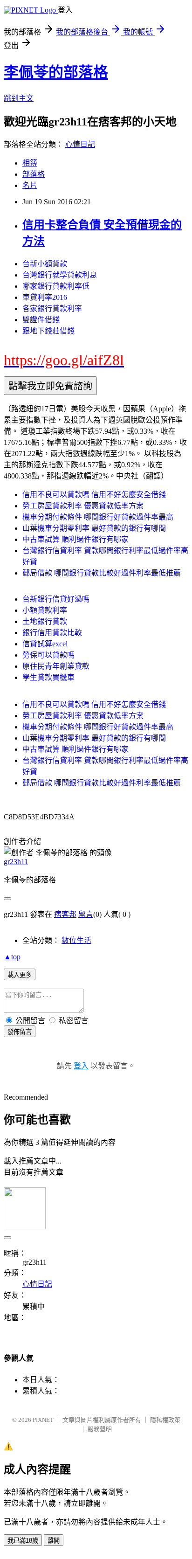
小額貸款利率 (44, 610)
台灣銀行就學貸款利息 (59, 275)
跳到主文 (19, 98)
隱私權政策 (165, 1419)
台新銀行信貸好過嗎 (55, 599)
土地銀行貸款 (44, 621)
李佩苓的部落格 (56, 72)
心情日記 (80, 144)
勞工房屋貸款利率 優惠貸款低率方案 (83, 506)
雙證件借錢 (41, 320)
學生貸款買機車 (48, 677)
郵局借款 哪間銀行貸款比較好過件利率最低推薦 (101, 573)
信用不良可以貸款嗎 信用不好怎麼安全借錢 (94, 495)
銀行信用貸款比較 (52, 633)
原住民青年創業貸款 (55, 666)
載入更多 (19, 974)
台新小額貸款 (44, 264)
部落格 (33, 174)
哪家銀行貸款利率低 (55, 286)
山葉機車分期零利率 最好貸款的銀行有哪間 (94, 528)
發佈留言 (19, 1031)
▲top (12, 957)
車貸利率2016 (44, 297)
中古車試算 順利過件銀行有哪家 (75, 539)
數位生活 (76, 940)
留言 (85, 914)
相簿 (29, 163)
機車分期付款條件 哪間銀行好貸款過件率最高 (97, 517)
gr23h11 (16, 862)
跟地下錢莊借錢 (48, 331)
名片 (29, 185)
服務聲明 (100, 1429)
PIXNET (43, 1419)
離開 (54, 1540)
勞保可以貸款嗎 (48, 655)
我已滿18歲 (22, 1540)
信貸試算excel (45, 644)
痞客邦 (65, 914)
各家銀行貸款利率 (52, 308)
